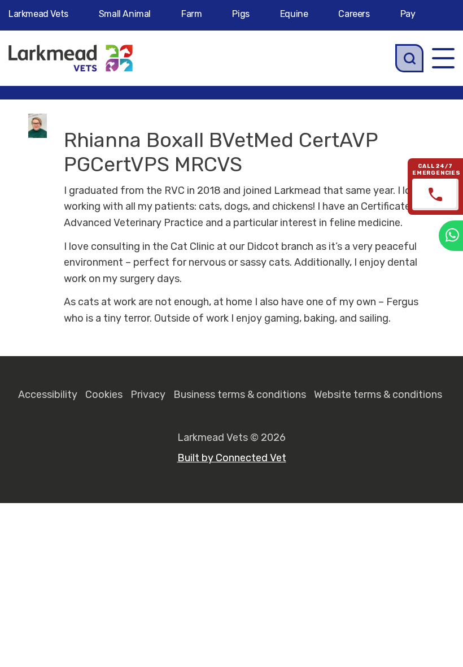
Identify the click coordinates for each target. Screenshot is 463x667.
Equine (294, 13)
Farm (191, 13)
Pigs (240, 13)
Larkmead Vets (38, 14)
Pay (408, 13)
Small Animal (125, 13)
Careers (353, 13)
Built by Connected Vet (231, 458)
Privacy (147, 394)
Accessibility (47, 394)
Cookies (104, 394)
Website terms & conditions (378, 394)
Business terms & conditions (239, 394)
